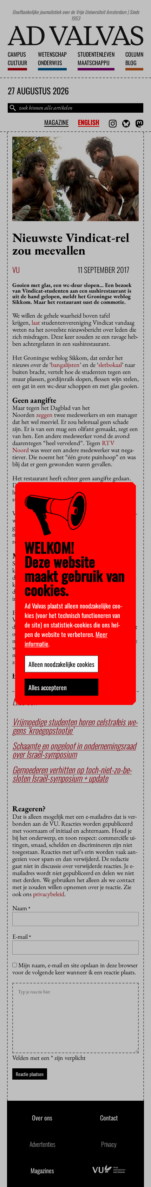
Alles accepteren (47, 687)
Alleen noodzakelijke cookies (61, 663)
